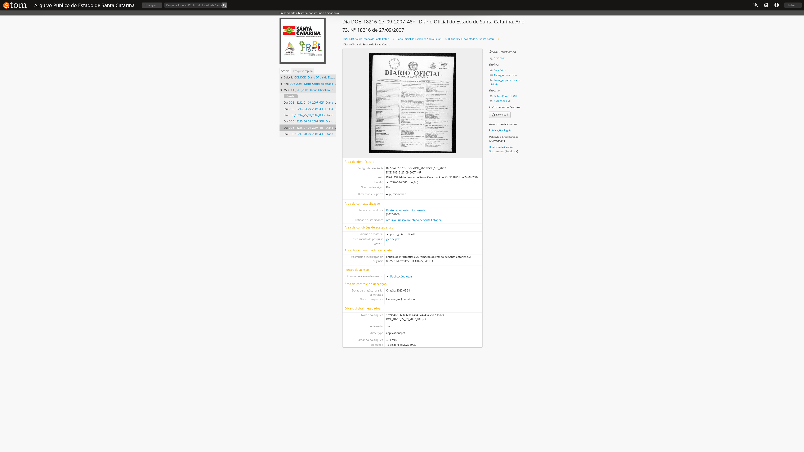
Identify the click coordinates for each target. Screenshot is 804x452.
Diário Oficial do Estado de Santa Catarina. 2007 (420, 39)
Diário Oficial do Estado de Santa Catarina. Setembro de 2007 (472, 39)
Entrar (792, 5)
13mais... (290, 96)
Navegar (151, 5)
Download (502, 114)
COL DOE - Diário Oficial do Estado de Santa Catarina (326, 77)
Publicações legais (401, 276)
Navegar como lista (505, 75)
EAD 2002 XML (502, 101)
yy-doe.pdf (392, 239)
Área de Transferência (755, 5)
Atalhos (776, 5)
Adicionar (499, 58)
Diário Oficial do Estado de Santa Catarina (367, 39)
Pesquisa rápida (303, 71)
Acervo (285, 71)
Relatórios (499, 70)
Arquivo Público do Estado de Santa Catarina (414, 220)
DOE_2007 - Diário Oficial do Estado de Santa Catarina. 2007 (326, 84)
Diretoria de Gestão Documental (406, 210)
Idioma (766, 5)
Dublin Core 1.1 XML (505, 96)
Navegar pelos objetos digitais (505, 82)
